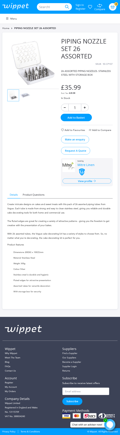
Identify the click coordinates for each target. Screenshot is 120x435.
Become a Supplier (71, 362)
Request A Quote (75, 150)
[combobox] (54, 7)
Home (5, 28)
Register (80, 8)
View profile (85, 181)
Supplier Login (69, 366)
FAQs (7, 366)
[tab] (13, 194)
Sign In (80, 5)
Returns (66, 370)
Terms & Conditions (30, 431)
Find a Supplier (69, 353)
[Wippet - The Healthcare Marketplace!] (18, 7)
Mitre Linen (86, 165)
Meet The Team (12, 357)
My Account (11, 387)
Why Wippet (11, 353)
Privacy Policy (8, 431)
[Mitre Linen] (68, 166)
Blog (7, 362)
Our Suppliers (69, 357)
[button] (25, 95)
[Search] (67, 7)
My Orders (10, 391)
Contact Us (10, 370)
